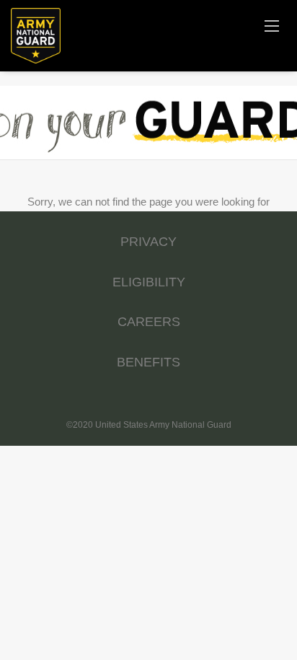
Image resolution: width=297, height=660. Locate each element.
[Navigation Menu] (272, 25)
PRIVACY (148, 241)
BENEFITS (148, 362)
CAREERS (149, 321)
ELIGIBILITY (148, 282)
